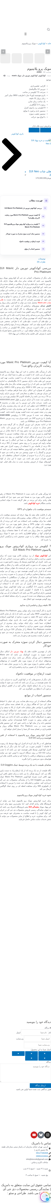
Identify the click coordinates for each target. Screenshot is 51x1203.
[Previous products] (45, 130)
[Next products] (34, 130)
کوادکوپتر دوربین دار (30, 76)
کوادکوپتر (41, 43)
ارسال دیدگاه (40, 1085)
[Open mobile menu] (25, 34)
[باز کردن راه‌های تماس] (45, 1197)
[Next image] (48, 51)
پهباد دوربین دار (16, 651)
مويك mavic (16, 76)
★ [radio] (45, 1053)
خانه (49, 43)
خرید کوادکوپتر (34, 503)
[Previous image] (3, 51)
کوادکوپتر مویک (41, 556)
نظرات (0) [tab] (41, 262)
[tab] (5, 58)
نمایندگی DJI (34, 807)
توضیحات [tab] (41, 259)
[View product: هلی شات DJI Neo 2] (39, 151)
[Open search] (48, 29)
